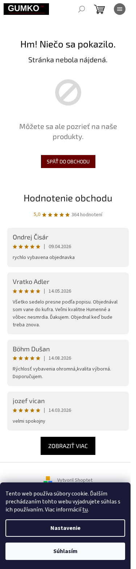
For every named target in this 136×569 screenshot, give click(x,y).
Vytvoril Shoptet (74, 480)
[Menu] (119, 9)
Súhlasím (65, 551)
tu (85, 510)
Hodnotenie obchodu (68, 197)
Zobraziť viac (68, 445)
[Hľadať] (81, 9)
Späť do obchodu (68, 161)
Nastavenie (65, 528)
